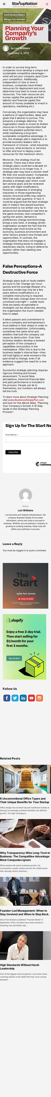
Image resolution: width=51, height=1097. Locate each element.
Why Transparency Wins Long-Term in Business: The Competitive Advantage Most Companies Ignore (25, 856)
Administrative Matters (14, 15)
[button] (4, 4)
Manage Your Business (14, 19)
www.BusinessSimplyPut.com (25, 399)
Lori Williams (25, 510)
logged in (21, 550)
